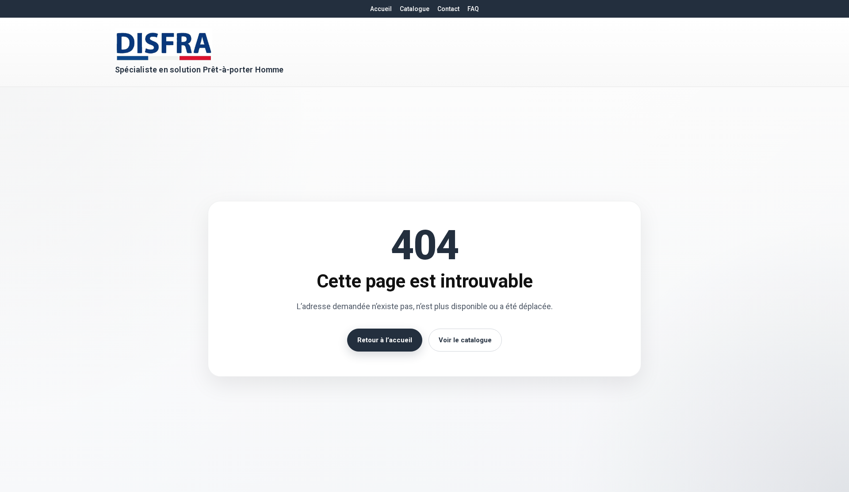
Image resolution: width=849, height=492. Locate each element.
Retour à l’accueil (384, 340)
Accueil (381, 8)
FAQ (473, 8)
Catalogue (414, 8)
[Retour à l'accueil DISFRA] (163, 44)
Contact (448, 8)
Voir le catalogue (465, 340)
